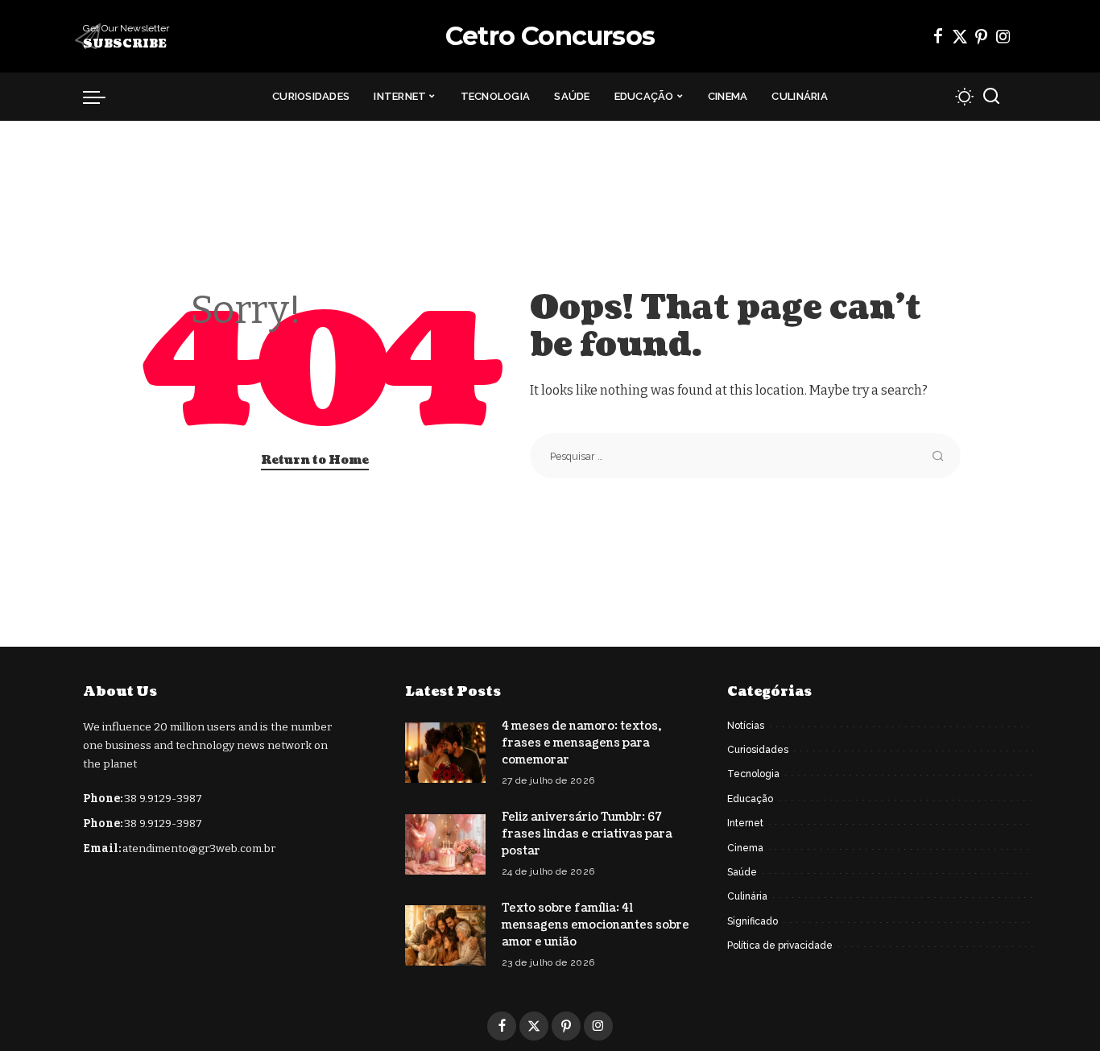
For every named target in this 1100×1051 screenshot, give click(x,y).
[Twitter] (960, 36)
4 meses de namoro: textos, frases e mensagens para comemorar (581, 743)
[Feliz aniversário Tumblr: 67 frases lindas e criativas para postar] (445, 844)
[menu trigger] (102, 96)
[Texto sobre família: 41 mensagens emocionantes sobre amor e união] (445, 935)
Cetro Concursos (550, 36)
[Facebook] (938, 36)
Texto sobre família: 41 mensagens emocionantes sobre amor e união (595, 925)
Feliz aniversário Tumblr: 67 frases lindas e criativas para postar (587, 834)
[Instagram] (1003, 36)
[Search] (991, 96)
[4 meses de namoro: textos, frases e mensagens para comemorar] (445, 752)
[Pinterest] (982, 36)
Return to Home (315, 460)
